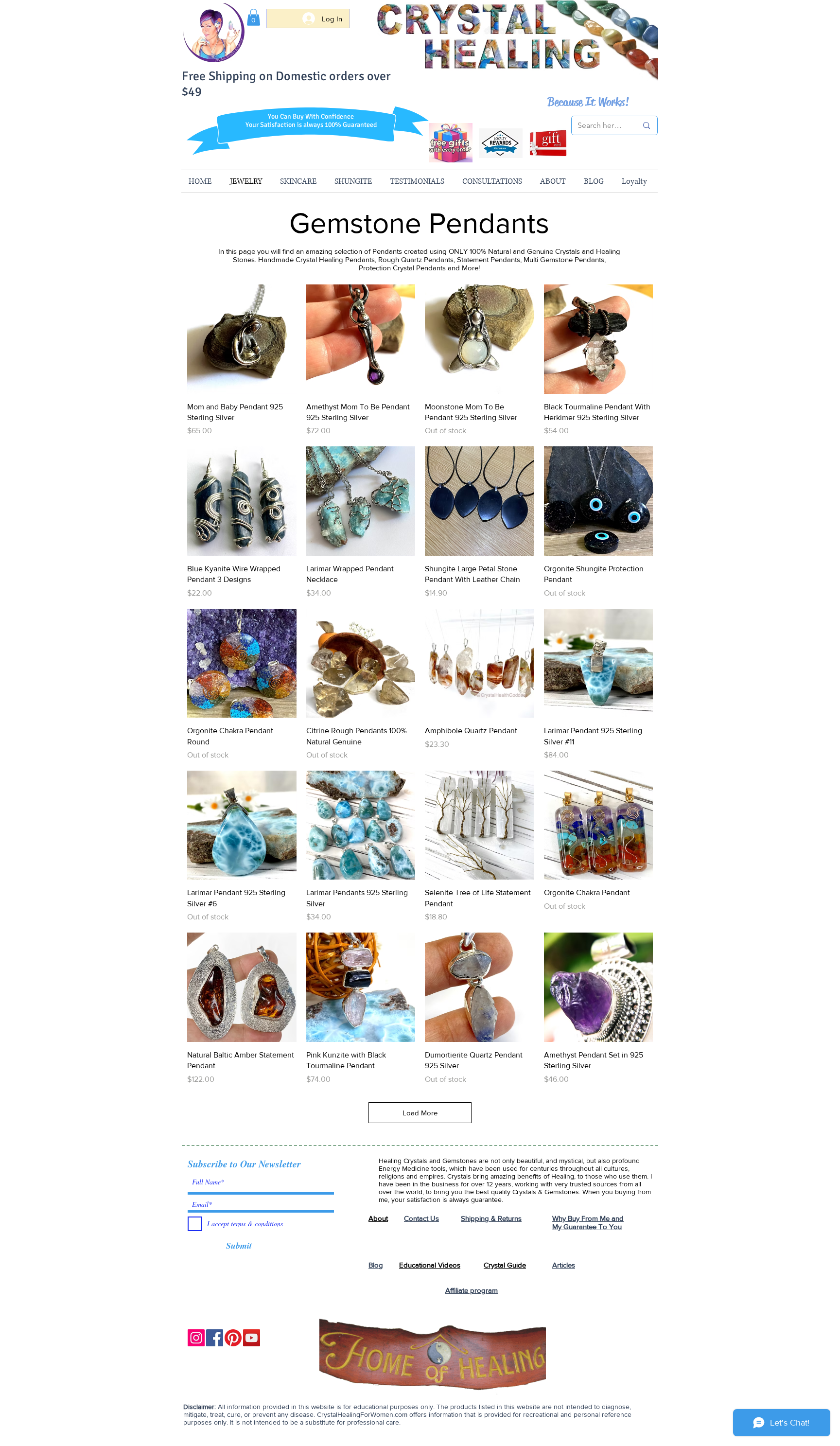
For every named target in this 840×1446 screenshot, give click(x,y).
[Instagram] (196, 1337)
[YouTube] (251, 1337)
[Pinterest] (233, 1337)
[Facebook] (214, 1337)
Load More (420, 1113)
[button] (253, 17)
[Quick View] (242, 339)
